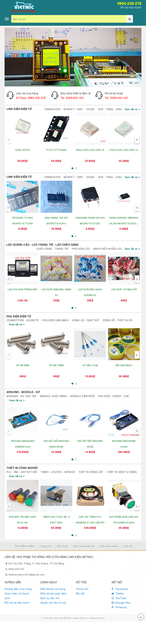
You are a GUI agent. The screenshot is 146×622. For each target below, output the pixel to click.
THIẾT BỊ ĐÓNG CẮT (91, 472)
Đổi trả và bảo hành (17, 602)
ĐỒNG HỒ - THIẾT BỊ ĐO (118, 320)
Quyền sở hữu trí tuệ (53, 602)
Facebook (121, 589)
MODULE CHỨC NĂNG (53, 396)
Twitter (119, 593)
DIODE (90, 109)
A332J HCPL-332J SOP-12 (124, 149)
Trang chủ (82, 589)
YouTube (121, 598)
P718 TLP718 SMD (56, 149)
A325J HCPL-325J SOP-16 (90, 149)
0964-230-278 (129, 3)
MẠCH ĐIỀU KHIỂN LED (107, 248)
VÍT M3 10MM (56, 365)
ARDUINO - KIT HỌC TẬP (21, 396)
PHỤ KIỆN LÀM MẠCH (55, 320)
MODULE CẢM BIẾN (82, 396)
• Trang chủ (45, 546)
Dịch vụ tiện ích (50, 598)
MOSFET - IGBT (73, 109)
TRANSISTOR (52, 109)
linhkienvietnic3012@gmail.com (26, 574)
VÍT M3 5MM (22, 365)
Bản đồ (80, 593)
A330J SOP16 (22, 149)
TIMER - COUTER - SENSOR (58, 472)
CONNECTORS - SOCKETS (22, 320)
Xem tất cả (131, 109)
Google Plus (123, 602)
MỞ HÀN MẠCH (123, 365)
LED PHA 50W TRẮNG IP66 (22, 289)
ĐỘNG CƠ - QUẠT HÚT (85, 320)
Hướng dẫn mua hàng (18, 589)
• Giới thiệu (61, 546)
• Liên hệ (127, 546)
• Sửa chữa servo (108, 546)
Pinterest (121, 607)
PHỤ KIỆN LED (81, 248)
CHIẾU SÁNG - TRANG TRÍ (52, 248)
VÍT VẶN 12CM (90, 365)
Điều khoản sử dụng (53, 589)
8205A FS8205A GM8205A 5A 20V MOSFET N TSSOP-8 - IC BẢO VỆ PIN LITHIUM (123, 223)
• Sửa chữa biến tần (82, 546)
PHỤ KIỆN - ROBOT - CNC (113, 396)
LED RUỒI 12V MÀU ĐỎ (124, 289)
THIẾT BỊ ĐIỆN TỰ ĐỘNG (122, 472)
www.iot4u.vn (97, 618)
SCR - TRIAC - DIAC (110, 109)
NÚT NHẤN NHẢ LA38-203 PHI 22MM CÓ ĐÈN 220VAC (123, 522)
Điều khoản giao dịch (53, 593)
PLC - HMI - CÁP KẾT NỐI (21, 472)
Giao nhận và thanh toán (17, 596)
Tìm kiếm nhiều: (25, 546)
